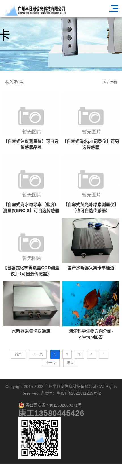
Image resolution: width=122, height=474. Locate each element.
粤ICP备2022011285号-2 (79, 393)
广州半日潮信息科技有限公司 (70, 386)
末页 (70, 363)
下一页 (51, 363)
